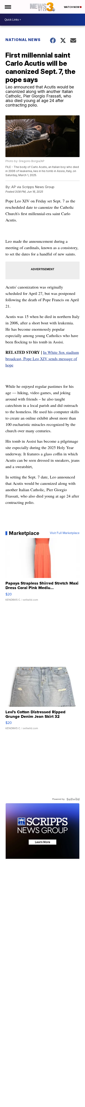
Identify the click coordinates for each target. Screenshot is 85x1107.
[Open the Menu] (7, 6)
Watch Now (72, 7)
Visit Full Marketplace (65, 533)
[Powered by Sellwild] (73, 799)
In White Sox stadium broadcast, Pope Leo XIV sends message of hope (42, 359)
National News (23, 39)
